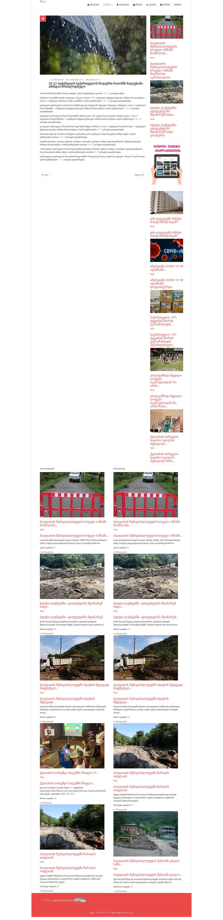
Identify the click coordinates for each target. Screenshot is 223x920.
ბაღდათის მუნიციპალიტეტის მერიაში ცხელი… (147, 874)
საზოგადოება (59, 80)
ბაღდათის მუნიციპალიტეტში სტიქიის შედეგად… (67, 700)
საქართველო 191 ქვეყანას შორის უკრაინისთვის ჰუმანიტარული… (163, 339)
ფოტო (138, 5)
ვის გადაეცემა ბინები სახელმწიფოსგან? (166, 220)
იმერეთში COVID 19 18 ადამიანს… (166, 268)
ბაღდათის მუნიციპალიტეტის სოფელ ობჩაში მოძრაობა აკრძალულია (163, 70)
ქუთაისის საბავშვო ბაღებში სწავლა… (67, 783)
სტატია (152, 5)
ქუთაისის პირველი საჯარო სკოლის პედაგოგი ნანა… (164, 457)
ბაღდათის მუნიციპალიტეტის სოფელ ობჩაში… (74, 535)
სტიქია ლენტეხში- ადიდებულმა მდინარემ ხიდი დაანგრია (163, 130)
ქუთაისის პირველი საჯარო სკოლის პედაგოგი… (164, 440)
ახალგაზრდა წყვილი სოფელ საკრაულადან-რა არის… (166, 380)
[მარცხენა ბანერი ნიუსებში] (166, 165)
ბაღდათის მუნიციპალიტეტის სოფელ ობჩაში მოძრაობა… (163, 48)
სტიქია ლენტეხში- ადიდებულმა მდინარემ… (72, 617)
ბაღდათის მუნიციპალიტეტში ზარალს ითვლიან (68, 855)
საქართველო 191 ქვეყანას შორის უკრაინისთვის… (163, 320)
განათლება (47, 802)
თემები (107, 5)
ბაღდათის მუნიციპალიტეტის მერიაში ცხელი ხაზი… (146, 862)
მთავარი (94, 5)
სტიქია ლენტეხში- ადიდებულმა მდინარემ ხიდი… (163, 111)
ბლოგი (166, 5)
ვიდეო (177, 5)
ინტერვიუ (123, 5)
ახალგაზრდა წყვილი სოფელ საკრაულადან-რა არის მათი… (166, 401)
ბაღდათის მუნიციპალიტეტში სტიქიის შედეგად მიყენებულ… (74, 686)
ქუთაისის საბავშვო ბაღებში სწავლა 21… (69, 772)
